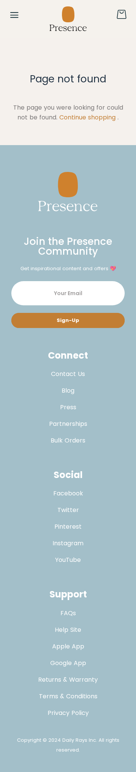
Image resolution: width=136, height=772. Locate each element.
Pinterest (68, 526)
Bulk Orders (68, 440)
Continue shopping (87, 117)
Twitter (68, 510)
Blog (68, 390)
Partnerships (68, 423)
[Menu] (14, 15)
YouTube (68, 559)
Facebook (68, 493)
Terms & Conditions (68, 696)
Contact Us (68, 374)
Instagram (68, 543)
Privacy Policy (68, 713)
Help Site (68, 629)
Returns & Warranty (68, 679)
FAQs (68, 613)
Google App (68, 663)
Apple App (68, 646)
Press (68, 407)
